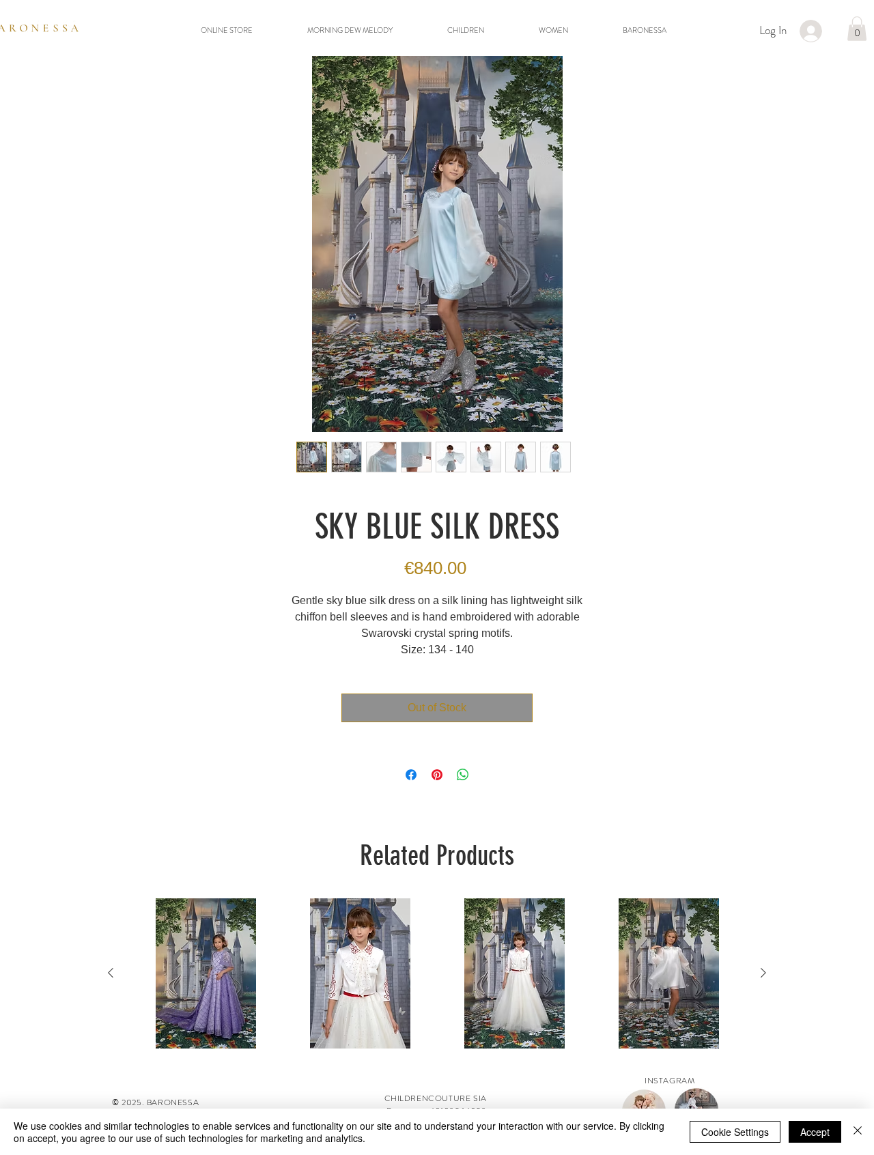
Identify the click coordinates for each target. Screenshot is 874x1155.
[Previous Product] (110, 973)
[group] (437, 973)
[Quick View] (205, 973)
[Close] (857, 1132)
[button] (857, 28)
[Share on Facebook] (411, 775)
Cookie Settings (735, 1132)
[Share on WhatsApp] (463, 775)
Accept (815, 1132)
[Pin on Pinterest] (437, 775)
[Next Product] (763, 973)
